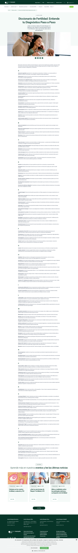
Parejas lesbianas (43, 532)
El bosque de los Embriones (29, 537)
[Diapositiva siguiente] (70, 487)
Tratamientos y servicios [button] (23, 6)
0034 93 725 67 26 (60, 525)
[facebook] (8, 538)
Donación (40, 6)
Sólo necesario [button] (34, 547)
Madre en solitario (43, 534)
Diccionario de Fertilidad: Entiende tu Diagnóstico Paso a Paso (26, 10)
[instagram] (10, 538)
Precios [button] (51, 6)
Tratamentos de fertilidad (61, 532)
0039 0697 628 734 (43, 525)
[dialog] (39, 545)
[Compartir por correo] (40, 58)
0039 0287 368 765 (27, 526)
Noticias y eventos (14, 10)
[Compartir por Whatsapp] (42, 58)
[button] (39, 551)
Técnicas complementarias (61, 534)
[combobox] (76, 539)
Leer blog (39, 508)
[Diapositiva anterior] (8, 487)
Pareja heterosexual (44, 531)
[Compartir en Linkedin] (38, 58)
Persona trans (42, 536)
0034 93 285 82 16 (11, 525)
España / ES (71, 2)
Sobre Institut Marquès (28, 531)
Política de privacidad (47, 545)
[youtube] (15, 538)
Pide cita (71, 6)
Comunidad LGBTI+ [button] (33, 6)
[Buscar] (64, 3)
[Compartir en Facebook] (35, 58)
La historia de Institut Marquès (29, 536)
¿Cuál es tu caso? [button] (14, 6)
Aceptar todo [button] (44, 547)
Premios (25, 534)
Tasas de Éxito (46, 6)
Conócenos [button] (6, 6)
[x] (13, 538)
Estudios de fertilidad (60, 531)
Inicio (9, 10)
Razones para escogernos (29, 532)
